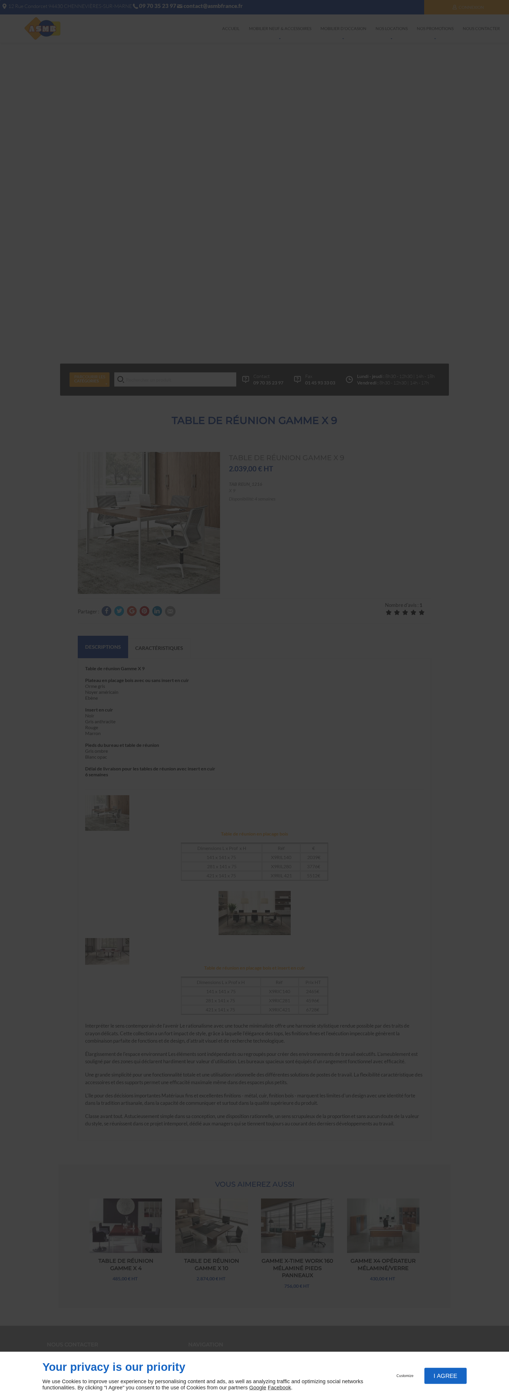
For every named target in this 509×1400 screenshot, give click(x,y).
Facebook (279, 1388)
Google (257, 1388)
